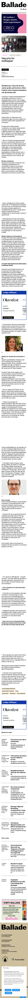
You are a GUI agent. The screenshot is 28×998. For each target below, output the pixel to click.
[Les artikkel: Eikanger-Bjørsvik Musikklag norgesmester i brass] (14, 810)
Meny (24, 9)
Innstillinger (23, 997)
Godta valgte (16, 990)
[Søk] (21, 9)
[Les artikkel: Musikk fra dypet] (14, 867)
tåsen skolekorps (21, 693)
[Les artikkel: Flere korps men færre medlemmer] (14, 743)
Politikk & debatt (15, 55)
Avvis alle (8, 990)
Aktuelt (4, 55)
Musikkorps (12, 693)
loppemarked (5, 693)
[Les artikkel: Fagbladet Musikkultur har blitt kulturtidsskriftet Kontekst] (14, 886)
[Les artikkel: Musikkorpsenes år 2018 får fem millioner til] (14, 774)
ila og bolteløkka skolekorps (8, 688)
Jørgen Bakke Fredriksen (8, 691)
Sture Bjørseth (6, 941)
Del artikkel (5, 69)
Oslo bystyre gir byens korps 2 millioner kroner (14, 264)
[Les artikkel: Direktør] (11, 305)
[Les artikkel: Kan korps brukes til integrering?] (14, 792)
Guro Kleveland (6, 936)
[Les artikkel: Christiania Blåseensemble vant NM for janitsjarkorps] (14, 827)
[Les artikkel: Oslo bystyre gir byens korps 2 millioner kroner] (14, 758)
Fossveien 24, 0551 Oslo (8, 946)
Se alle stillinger (8, 317)
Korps (16, 691)
